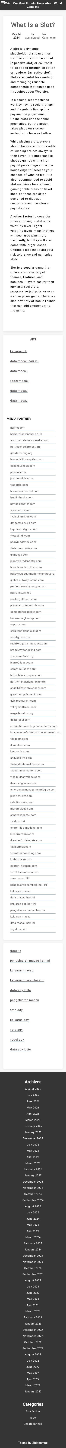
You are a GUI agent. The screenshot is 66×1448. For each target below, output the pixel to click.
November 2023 (33, 1262)
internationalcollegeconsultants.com (33, 726)
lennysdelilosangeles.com (26, 459)
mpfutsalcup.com (21, 808)
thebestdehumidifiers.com (27, 764)
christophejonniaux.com (25, 630)
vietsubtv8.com (20, 535)
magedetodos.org (21, 713)
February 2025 (33, 1169)
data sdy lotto (20, 1049)
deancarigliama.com (23, 783)
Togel (33, 1417)
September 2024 (33, 1200)
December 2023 (33, 1255)
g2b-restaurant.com (23, 700)
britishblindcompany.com (26, 675)
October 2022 (33, 1342)
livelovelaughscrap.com (25, 618)
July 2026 (33, 1095)
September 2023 (33, 1274)
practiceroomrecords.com (27, 605)
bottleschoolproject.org (25, 446)
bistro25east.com (21, 662)
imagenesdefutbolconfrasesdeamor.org (33, 732)
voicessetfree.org (21, 656)
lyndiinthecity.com (21, 497)
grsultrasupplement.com (26, 694)
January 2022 (33, 1391)
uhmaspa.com (19, 554)
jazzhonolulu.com (21, 478)
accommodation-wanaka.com (29, 440)
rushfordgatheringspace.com (29, 643)
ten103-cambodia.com (24, 872)
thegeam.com (19, 738)
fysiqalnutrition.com (23, 516)
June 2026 (33, 1101)
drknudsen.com (20, 745)
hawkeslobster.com (22, 503)
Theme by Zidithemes (33, 1442)
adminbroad (32, 37)
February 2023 (33, 1317)
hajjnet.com (17, 427)
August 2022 (33, 1354)
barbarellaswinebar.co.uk (26, 434)
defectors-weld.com (23, 523)
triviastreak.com (20, 846)
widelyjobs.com (20, 637)
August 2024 (33, 1206)
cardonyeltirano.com (23, 599)
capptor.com (18, 624)
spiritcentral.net (20, 510)
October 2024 (33, 1194)
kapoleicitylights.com (23, 529)
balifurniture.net (20, 592)
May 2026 (33, 1107)
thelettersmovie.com (23, 548)
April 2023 (33, 1305)
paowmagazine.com (23, 542)
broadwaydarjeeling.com (26, 650)
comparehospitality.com (25, 611)
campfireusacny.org (23, 669)
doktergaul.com (20, 719)
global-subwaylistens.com (27, 580)
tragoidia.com (19, 484)
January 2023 (33, 1323)
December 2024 (33, 1181)
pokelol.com (18, 472)
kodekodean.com (21, 859)
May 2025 (33, 1150)
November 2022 (33, 1336)
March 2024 (33, 1237)
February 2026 (33, 1126)
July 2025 (33, 1144)
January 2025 (33, 1175)
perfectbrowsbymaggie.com (28, 586)
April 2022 (33, 1379)
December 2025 (33, 1138)
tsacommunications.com (26, 770)
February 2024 (33, 1243)
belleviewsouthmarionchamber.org (32, 573)
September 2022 (33, 1348)
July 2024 (33, 1212)
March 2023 (33, 1311)
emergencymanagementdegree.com (33, 789)
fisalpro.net (17, 821)
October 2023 (33, 1268)
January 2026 (33, 1132)
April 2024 (33, 1231)
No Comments (49, 36)
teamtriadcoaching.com (25, 853)
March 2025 (33, 1163)
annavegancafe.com (23, 815)
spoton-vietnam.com (23, 865)
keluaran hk (18, 351)
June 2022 (33, 1366)
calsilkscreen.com (22, 802)
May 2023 (33, 1299)
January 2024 (33, 1249)
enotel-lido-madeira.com (26, 827)
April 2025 (33, 1157)
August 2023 (33, 1280)
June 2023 (33, 1292)
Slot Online (33, 1411)
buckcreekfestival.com (24, 491)
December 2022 (33, 1329)
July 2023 (33, 1286)
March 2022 (33, 1385)
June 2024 (33, 1218)
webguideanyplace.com (25, 776)
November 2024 (33, 1187)
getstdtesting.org (21, 453)
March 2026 (33, 1120)
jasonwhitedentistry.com (26, 561)
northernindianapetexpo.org (28, 681)
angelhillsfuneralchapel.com (28, 688)
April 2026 (33, 1113)
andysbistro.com (21, 757)
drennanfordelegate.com (26, 840)
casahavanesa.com (22, 465)
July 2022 (33, 1360)
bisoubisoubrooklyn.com (26, 567)
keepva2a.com (19, 751)
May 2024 (33, 1224)
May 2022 (33, 1373)
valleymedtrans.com (23, 707)
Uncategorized (33, 1423)
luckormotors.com (22, 834)
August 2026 (33, 1089)
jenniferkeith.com (21, 796)
